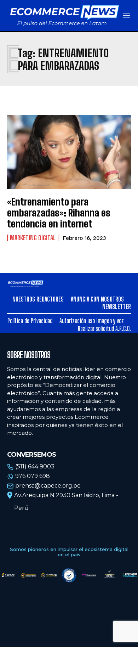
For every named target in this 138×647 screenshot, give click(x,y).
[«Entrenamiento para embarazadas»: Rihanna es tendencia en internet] (69, 152)
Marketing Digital (33, 238)
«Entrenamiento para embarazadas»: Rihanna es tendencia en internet (58, 213)
